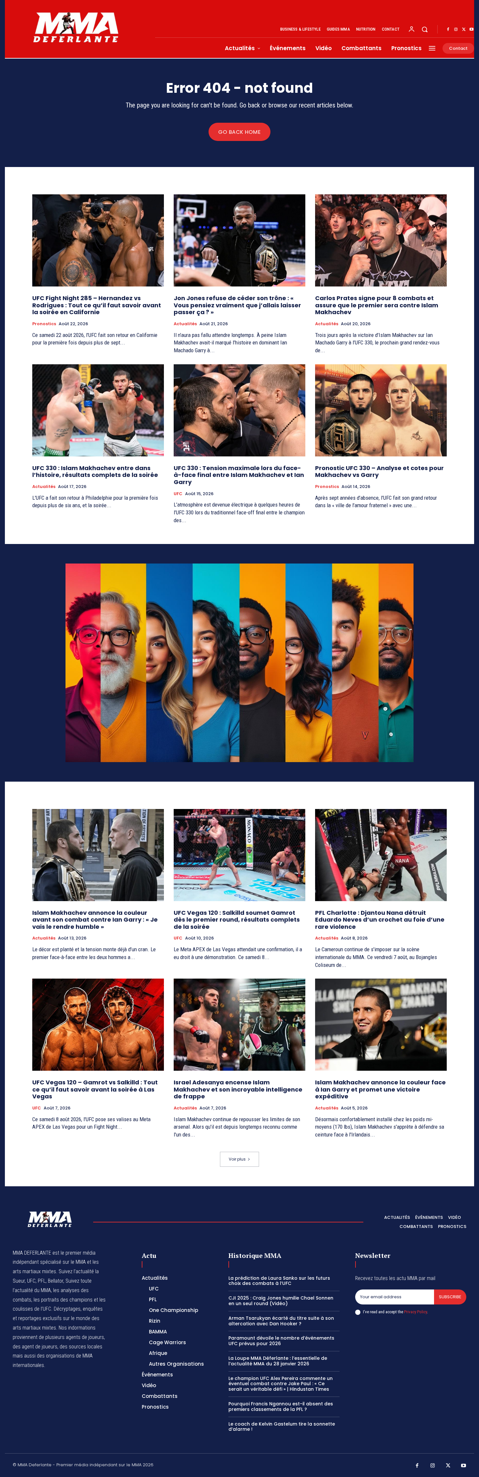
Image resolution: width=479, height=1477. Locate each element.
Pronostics (44, 324)
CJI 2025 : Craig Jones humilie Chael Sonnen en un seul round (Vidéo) (280, 1301)
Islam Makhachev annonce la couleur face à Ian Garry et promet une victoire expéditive (380, 1089)
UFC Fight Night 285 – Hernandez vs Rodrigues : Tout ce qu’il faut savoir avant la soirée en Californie (96, 305)
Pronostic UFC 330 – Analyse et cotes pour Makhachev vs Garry (379, 471)
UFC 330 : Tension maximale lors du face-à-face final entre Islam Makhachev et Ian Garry (239, 475)
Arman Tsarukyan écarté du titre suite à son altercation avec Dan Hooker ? (281, 1321)
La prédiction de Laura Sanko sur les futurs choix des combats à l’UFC (279, 1281)
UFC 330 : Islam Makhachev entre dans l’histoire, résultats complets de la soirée (95, 471)
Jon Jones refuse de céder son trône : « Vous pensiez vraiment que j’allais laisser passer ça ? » (237, 305)
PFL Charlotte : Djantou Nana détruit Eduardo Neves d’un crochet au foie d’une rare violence (379, 920)
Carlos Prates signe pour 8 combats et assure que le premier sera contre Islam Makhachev (376, 305)
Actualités (185, 324)
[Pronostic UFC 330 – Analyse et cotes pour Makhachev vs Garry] (381, 410)
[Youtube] (471, 30)
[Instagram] (456, 30)
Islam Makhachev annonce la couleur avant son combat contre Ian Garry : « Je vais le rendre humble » (95, 920)
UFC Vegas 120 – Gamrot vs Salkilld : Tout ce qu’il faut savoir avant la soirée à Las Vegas (95, 1089)
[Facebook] (448, 30)
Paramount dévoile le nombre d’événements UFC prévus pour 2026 (281, 1341)
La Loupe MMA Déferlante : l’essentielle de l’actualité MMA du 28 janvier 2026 (277, 1361)
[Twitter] (464, 30)
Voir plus (237, 1159)
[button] (424, 29)
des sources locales (81, 1347)
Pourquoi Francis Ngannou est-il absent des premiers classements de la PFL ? (280, 1406)
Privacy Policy (415, 1311)
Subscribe (450, 1297)
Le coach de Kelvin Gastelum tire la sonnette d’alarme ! (281, 1427)
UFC (178, 493)
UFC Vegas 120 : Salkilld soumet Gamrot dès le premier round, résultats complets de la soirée (237, 920)
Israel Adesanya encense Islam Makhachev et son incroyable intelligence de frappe (238, 1089)
